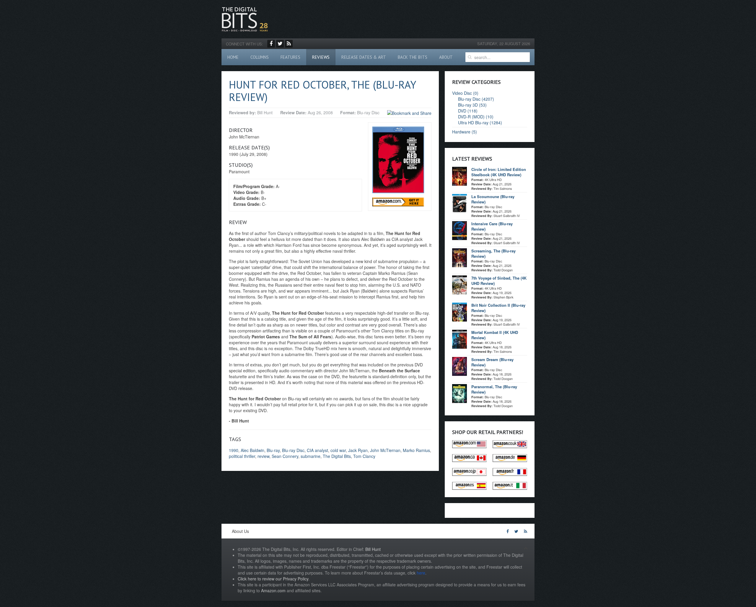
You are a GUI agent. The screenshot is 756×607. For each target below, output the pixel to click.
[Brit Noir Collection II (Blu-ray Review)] (459, 311)
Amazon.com (273, 590)
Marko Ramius (416, 450)
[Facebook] (271, 44)
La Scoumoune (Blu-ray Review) (492, 199)
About (446, 57)
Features (290, 57)
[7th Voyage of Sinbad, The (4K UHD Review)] (459, 284)
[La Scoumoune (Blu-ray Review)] (459, 203)
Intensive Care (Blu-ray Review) (492, 226)
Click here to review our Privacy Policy (273, 579)
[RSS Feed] (289, 44)
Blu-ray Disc (293, 450)
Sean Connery (285, 456)
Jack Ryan (358, 450)
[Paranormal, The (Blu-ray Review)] (459, 393)
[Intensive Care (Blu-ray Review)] (459, 230)
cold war (338, 450)
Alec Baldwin (252, 450)
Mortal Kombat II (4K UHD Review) (494, 334)
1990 (233, 450)
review (263, 456)
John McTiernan (385, 450)
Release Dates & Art (363, 57)
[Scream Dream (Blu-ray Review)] (459, 366)
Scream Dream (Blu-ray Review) (492, 362)
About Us (240, 531)
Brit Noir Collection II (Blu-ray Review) (498, 307)
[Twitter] (280, 44)
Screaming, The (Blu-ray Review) (493, 253)
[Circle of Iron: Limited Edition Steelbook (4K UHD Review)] (459, 176)
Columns (259, 57)
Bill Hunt (373, 549)
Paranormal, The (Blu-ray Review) (494, 389)
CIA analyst (317, 450)
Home (233, 57)
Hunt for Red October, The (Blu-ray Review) (322, 91)
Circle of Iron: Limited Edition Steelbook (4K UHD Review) (498, 172)
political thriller (242, 456)
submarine (310, 456)
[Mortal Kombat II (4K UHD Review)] (459, 339)
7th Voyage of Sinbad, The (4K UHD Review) (499, 280)
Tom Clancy (364, 456)
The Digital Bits (337, 456)
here (421, 573)
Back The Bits (412, 57)
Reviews (321, 57)
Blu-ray (273, 450)
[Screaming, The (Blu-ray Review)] (459, 257)
